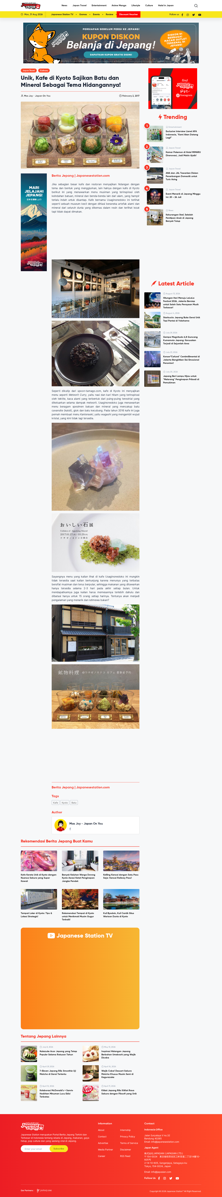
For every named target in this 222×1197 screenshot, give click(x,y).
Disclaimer (125, 1149)
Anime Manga (119, 5)
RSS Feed (125, 1156)
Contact (102, 1136)
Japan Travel (79, 5)
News (64, 5)
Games (83, 14)
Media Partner (105, 1149)
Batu (74, 802)
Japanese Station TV (62, 14)
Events (96, 14)
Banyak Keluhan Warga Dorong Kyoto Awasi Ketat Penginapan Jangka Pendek (78, 878)
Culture (149, 5)
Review (109, 14)
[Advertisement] (95, 755)
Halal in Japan (166, 5)
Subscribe (58, 1149)
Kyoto (65, 802)
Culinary (44, 71)
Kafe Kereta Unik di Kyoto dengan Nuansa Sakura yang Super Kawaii (38, 878)
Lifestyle (135, 5)
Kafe (55, 802)
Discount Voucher (128, 14)
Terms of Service (129, 1143)
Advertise (103, 1143)
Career (101, 1156)
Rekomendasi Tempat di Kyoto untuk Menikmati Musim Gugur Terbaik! (78, 916)
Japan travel (29, 71)
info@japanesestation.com (165, 1141)
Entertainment (99, 5)
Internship (125, 1130)
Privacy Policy (127, 1136)
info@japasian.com (161, 1171)
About (101, 1130)
